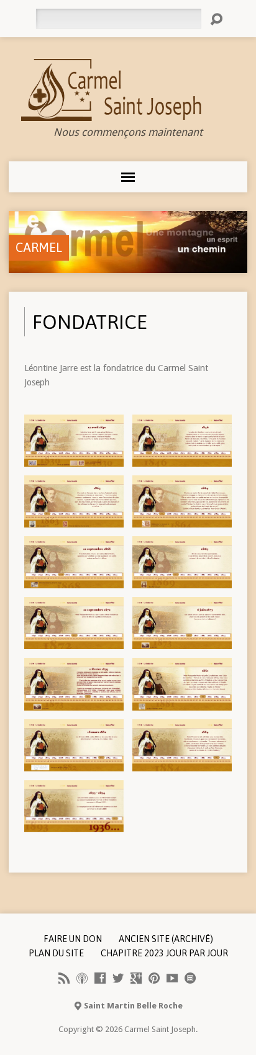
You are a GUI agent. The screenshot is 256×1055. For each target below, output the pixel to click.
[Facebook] (100, 978)
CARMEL (39, 247)
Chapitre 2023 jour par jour (164, 953)
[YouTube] (172, 978)
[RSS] (64, 978)
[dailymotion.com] (190, 978)
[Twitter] (118, 978)
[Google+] (136, 978)
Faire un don (72, 939)
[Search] (216, 19)
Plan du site (56, 953)
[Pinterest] (154, 978)
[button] (74, 441)
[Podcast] (82, 978)
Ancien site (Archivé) (166, 939)
